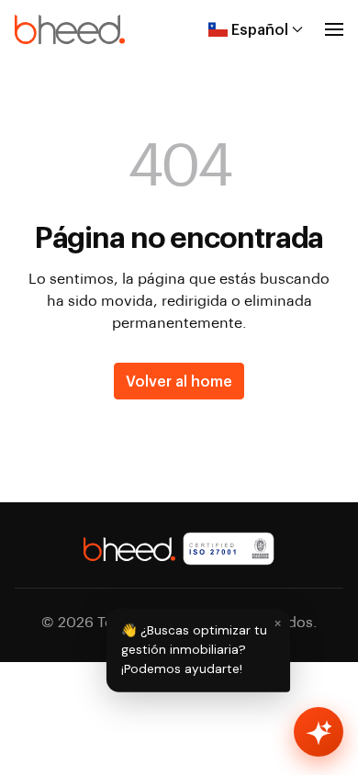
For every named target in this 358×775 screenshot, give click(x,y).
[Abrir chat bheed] (318, 732)
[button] (334, 29)
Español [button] (259, 29)
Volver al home (179, 380)
